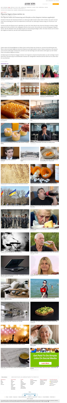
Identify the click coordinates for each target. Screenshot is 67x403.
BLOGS (47, 0)
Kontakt (31, 384)
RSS (54, 0)
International (13, 388)
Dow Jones (2, 384)
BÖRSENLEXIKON (51, 0)
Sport (12, 383)
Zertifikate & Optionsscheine (23, 387)
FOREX (22, 381)
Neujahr (2, 12)
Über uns (40, 396)
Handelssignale (23, 384)
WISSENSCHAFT (29, 7)
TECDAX (2, 382)
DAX (1, 380)
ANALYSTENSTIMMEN (10, 8)
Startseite (9, 10)
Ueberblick (15, 10)
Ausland (12, 385)
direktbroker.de (42, 383)
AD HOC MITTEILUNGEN (4, 8)
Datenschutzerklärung (22, 396)
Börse (12, 10)
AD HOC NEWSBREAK (33, 380)
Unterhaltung (13, 387)
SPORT (19, 7)
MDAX (2, 381)
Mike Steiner (52, 396)
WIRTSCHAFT (13, 7)
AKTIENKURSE (5, 7)
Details (42, 401)
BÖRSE (9, 7)
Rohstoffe (22, 382)
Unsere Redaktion (46, 396)
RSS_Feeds (32, 383)
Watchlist (31, 381)
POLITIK (16, 7)
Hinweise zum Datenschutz (32, 396)
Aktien (22, 385)
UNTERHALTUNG (23, 7)
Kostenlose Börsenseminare (42, 382)
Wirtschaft (12, 381)
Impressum (15, 396)
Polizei (12, 386)
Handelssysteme (23, 383)
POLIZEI (37, 7)
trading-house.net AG (43, 380)
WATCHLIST (57, 0)
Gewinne (5, 12)
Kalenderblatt (13, 389)
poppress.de (42, 384)
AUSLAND (33, 7)
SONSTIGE (46, 7)
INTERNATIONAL (41, 7)
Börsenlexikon (4, 377)
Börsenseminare (23, 388)
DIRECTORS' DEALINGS (21, 8)
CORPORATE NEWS (15, 8)
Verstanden (46, 401)
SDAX (1, 383)
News (7, 396)
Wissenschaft (13, 384)
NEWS (2, 7)
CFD (21, 380)
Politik (12, 382)
